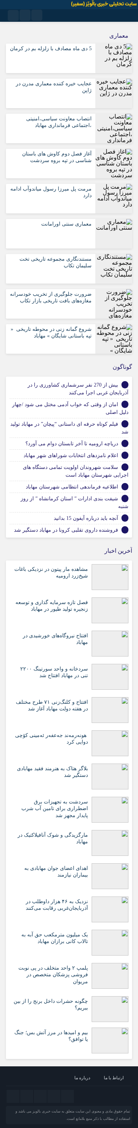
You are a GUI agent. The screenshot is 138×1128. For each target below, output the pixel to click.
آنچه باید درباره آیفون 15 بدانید (86, 518)
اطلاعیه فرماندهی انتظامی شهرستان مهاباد (72, 487)
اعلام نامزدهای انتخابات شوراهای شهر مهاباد (71, 455)
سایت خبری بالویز (46, 1111)
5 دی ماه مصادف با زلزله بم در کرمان (51, 48)
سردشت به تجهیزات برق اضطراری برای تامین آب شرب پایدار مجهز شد (54, 808)
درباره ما (82, 1077)
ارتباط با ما (114, 1077)
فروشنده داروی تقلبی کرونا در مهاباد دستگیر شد (66, 530)
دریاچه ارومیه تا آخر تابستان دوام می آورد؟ (71, 443)
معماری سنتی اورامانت (66, 224)
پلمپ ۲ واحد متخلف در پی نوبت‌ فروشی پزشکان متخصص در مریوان (53, 974)
